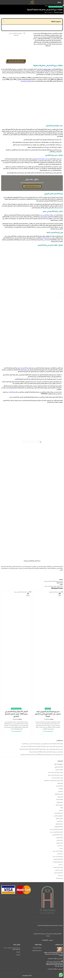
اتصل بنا (18, 954)
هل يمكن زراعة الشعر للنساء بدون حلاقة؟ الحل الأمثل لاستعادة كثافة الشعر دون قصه (42, 746)
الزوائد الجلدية (59, 799)
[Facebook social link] (61, 574)
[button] (3, 21)
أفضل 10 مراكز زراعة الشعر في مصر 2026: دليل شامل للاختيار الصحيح (16, 713)
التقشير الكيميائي (58, 794)
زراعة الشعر (59, 6)
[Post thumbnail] (60, 949)
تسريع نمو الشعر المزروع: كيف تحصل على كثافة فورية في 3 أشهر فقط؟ (48, 713)
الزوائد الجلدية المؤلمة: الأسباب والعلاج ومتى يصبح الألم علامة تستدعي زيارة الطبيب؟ (42, 743)
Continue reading (48, 731)
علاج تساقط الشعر (58, 867)
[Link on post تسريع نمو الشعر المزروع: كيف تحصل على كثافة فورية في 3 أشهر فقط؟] (48, 650)
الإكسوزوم (60, 783)
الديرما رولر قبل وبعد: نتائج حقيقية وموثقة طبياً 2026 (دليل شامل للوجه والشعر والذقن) (41, 754)
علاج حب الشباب (59, 870)
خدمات (61, 848)
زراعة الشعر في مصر (53, 6)
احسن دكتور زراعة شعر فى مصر (26, 566)
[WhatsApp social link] (57, 574)
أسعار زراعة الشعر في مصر (56, 566)
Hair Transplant (58, 764)
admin (61, 12)
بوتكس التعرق (59, 818)
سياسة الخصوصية (37, 950)
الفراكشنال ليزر (59, 805)
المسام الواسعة (59, 813)
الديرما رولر (60, 796)
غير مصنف (60, 875)
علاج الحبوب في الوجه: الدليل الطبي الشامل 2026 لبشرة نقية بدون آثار (46, 751)
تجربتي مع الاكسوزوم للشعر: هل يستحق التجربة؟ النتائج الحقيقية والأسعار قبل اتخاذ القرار (41, 749)
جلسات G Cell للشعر (57, 834)
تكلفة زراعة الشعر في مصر (56, 829)
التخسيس (60, 791)
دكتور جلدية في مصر (58, 851)
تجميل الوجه (60, 821)
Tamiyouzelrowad (37, 975)
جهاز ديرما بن (59, 840)
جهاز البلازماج (59, 837)
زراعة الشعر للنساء (58, 859)
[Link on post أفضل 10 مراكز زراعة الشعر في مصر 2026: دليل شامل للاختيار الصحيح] (16, 650)
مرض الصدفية (59, 878)
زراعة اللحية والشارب (58, 862)
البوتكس (60, 788)
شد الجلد (61, 864)
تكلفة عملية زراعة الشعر (36, 568)
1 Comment (51, 958)
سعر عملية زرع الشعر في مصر (13, 568)
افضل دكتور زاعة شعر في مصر (55, 775)
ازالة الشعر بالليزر (59, 767)
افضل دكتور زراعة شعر (16, 708)
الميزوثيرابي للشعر (58, 815)
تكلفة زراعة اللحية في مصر (56, 832)
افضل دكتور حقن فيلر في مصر (55, 772)
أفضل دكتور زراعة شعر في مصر (42, 566)
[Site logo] (32, 2)
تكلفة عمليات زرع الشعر (48, 568)
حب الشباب (60, 845)
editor (51, 719)
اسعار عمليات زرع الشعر (13, 566)
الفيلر (61, 807)
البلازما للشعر (59, 785)
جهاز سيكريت (59, 843)
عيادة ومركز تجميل (58, 872)
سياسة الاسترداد (37, 947)
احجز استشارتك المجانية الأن (32, 186)
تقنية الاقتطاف (59, 824)
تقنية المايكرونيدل (58, 826)
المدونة (61, 810)
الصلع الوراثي (60, 802)
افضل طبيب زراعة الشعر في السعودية (53, 780)
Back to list (60, 582)
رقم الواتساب (11, 392)
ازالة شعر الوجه (59, 769)
